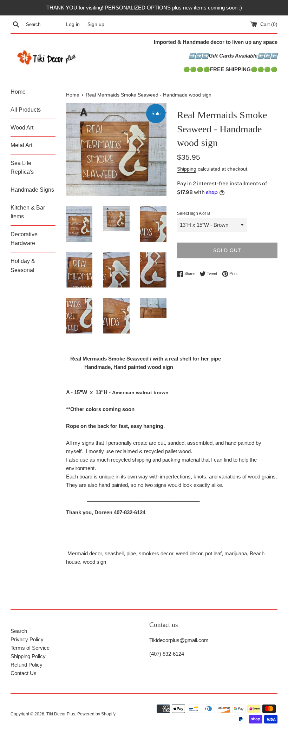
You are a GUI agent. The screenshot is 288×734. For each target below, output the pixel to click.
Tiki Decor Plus (60, 714)
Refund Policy (26, 665)
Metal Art (21, 145)
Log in (73, 24)
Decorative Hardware (24, 238)
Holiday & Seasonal (23, 265)
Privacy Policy (27, 639)
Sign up (95, 24)
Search (19, 631)
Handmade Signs (32, 190)
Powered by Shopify (96, 714)
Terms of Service (30, 648)
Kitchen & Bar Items (28, 212)
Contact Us (24, 673)
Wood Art (22, 128)
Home (18, 92)
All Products (26, 110)
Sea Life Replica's (22, 167)
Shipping (186, 169)
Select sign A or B (193, 213)
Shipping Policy (28, 656)
